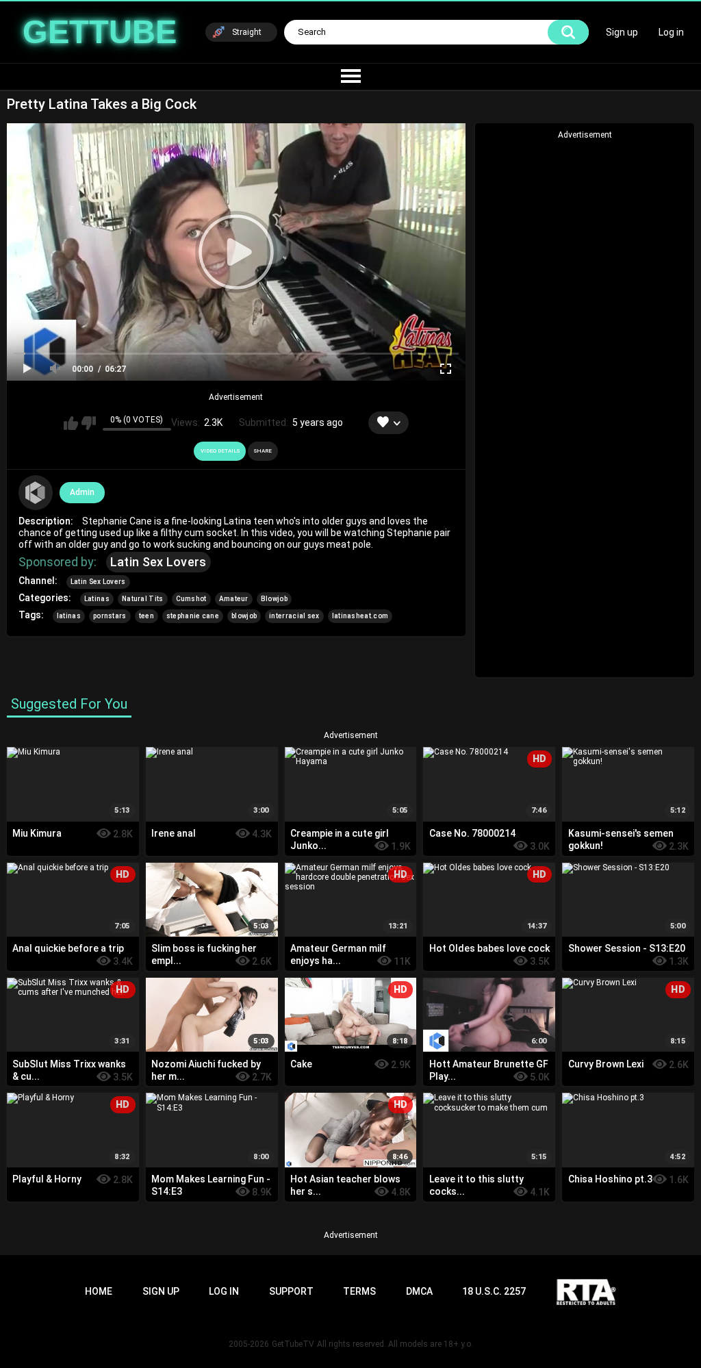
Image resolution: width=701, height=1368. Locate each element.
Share (263, 451)
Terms (359, 1291)
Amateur (233, 599)
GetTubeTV (293, 1344)
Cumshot (191, 599)
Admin (82, 492)
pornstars (110, 616)
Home (98, 1291)
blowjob (244, 616)
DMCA (419, 1291)
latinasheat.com (360, 616)
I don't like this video (88, 423)
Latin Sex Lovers (158, 562)
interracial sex (294, 616)
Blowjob (274, 599)
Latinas (97, 599)
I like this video (71, 423)
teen (146, 616)
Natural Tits (143, 599)
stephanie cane (192, 616)
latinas (69, 616)
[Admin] (35, 492)
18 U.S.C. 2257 (494, 1291)
